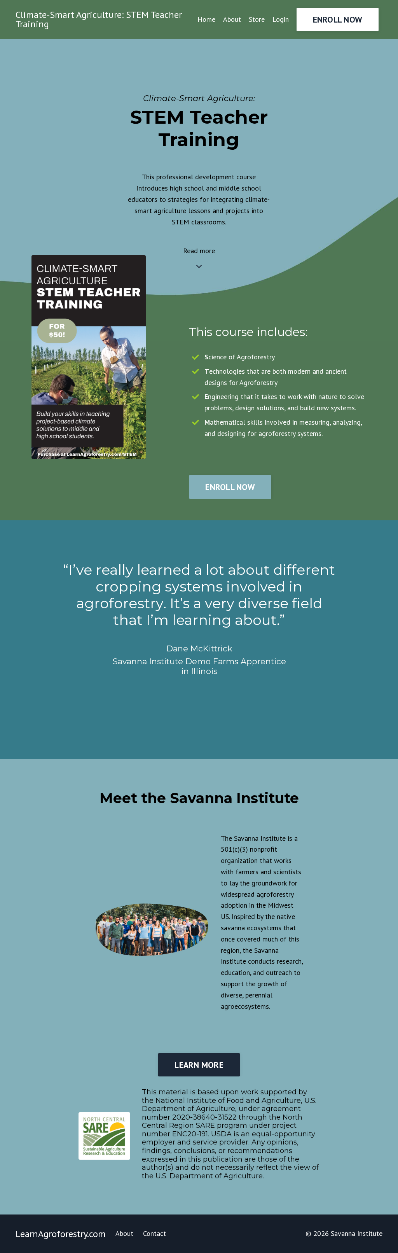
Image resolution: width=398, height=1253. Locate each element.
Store (257, 19)
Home (206, 19)
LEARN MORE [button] (199, 1064)
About (232, 19)
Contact (154, 1233)
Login (280, 19)
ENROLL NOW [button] (338, 19)
